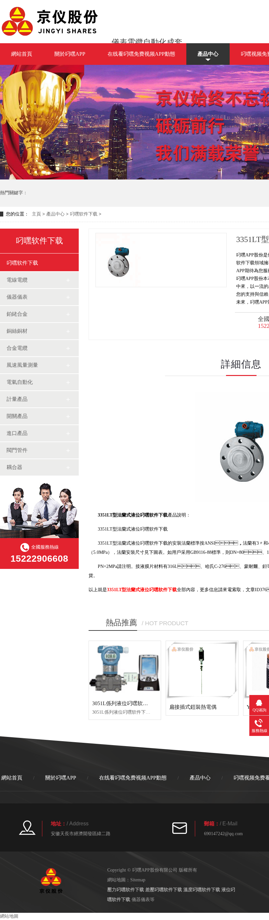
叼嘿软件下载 (83, 214)
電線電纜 (17, 280)
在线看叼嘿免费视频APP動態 (141, 54)
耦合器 (14, 467)
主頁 (36, 214)
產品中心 (207, 54)
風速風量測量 (22, 365)
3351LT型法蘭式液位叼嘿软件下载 (142, 589)
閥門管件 (17, 450)
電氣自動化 (20, 382)
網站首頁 (21, 54)
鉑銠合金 (17, 314)
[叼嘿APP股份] (52, 35)
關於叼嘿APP (69, 54)
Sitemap (137, 879)
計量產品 (17, 399)
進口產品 (17, 433)
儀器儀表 (17, 297)
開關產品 (17, 416)
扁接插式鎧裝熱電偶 (193, 707)
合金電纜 (17, 348)
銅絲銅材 (17, 331)
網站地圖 (9, 916)
